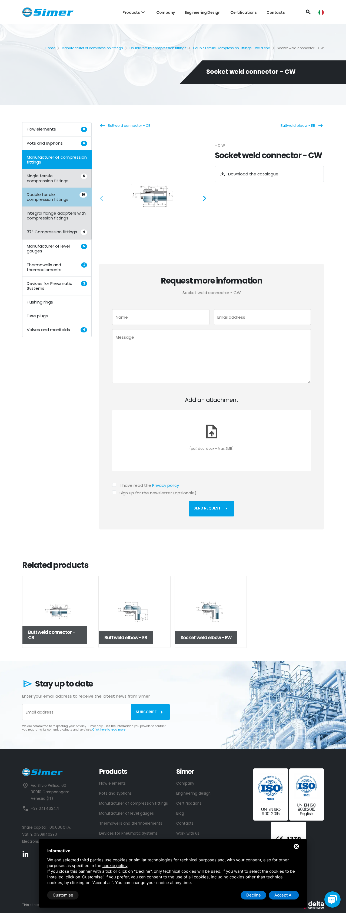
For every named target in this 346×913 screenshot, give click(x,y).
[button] (103, 199)
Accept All (284, 895)
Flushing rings (40, 302)
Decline (253, 895)
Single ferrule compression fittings (56, 178)
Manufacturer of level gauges (56, 248)
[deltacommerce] (312, 904)
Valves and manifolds (56, 329)
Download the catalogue (248, 174)
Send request (211, 508)
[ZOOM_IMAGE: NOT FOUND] (153, 196)
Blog (180, 813)
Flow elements (56, 129)
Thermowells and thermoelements (56, 267)
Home (50, 48)
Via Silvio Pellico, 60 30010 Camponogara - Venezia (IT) (51, 792)
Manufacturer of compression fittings (92, 48)
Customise (63, 895)
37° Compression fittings (56, 232)
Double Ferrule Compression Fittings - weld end (231, 48)
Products (134, 12)
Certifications (243, 12)
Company (165, 12)
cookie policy (115, 865)
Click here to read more (108, 730)
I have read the (150, 485)
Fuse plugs (37, 315)
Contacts (276, 12)
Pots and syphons (56, 143)
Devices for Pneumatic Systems (56, 285)
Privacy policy (165, 485)
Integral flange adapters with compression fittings (56, 215)
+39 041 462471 (45, 808)
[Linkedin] (25, 854)
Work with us (187, 833)
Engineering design (202, 12)
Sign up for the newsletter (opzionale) (158, 493)
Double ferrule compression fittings (158, 48)
